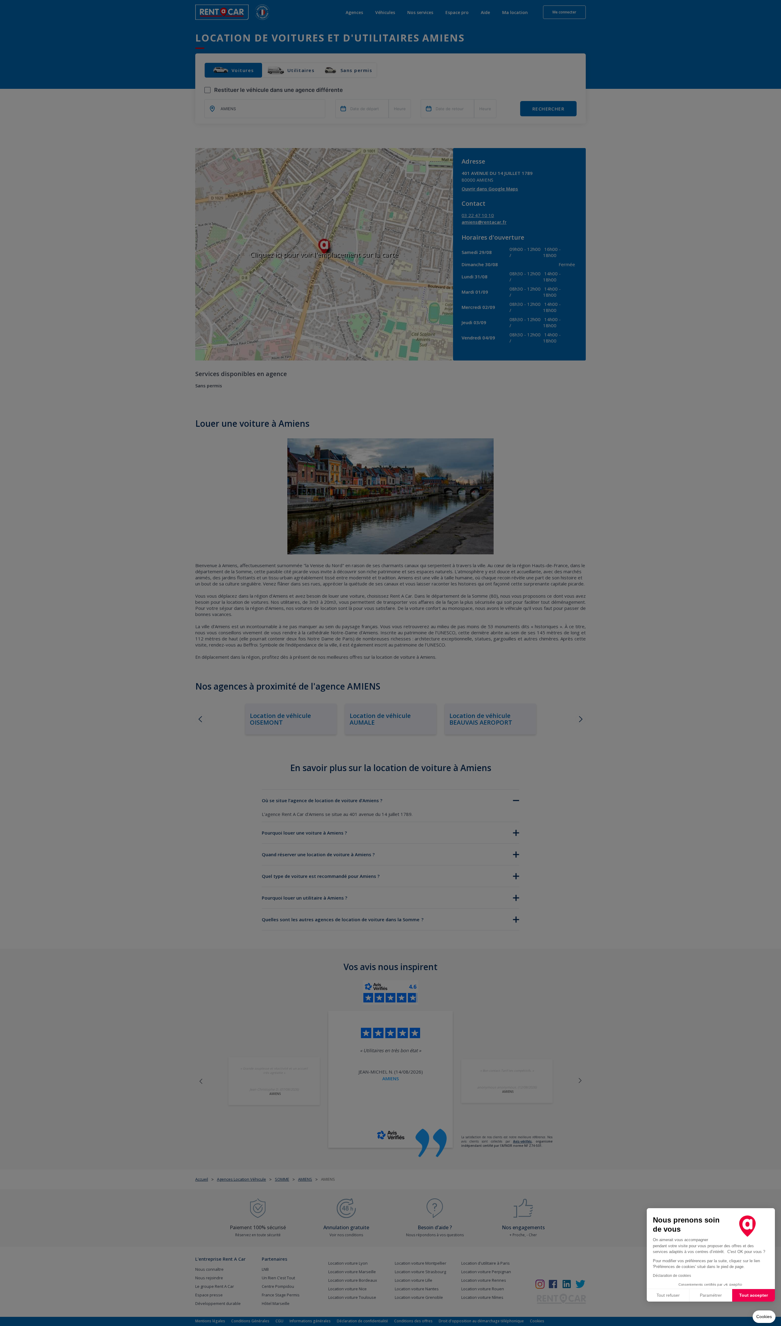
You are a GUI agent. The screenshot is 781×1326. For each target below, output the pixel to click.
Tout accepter (753, 1295)
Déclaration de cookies (672, 1275)
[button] (764, 1316)
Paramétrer (711, 1295)
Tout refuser (668, 1295)
